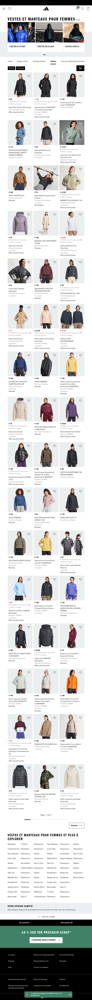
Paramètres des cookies (17, 979)
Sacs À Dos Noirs (38, 863)
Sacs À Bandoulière (26, 897)
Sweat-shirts (13, 887)
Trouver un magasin (41, 967)
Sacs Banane (13, 854)
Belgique (49, 996)
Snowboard (12, 882)
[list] (46, 61)
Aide (10, 967)
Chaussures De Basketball (39, 882)
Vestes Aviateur (11, 863)
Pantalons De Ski (26, 887)
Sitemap (11, 961)
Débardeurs (13, 868)
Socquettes (25, 863)
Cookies (62, 979)
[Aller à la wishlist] (9, 9)
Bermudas (12, 897)
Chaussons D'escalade (38, 868)
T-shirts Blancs (24, 844)
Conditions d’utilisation (42, 986)
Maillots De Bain (12, 878)
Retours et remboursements (44, 955)
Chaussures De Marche (39, 859)
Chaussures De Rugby (39, 844)
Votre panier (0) (67, 923)
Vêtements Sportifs (25, 878)
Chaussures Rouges (26, 892)
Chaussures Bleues (26, 854)
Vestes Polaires (37, 873)
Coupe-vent (12, 892)
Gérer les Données (40, 979)
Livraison (11, 955)
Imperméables (27, 868)
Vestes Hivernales (38, 854)
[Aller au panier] (88, 9)
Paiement (62, 961)
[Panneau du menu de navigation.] (4, 9)
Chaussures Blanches (26, 873)
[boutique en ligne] (46, 10)
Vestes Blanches (38, 878)
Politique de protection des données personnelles (18, 987)
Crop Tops (12, 859)
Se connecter (24, 923)
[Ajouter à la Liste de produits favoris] (29, 76)
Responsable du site (41, 961)
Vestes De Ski (25, 882)
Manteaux (12, 844)
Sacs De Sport (11, 873)
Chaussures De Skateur (39, 849)
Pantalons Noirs (25, 849)
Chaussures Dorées (26, 859)
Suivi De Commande (66, 955)
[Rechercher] (82, 9)
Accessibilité (64, 986)
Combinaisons (14, 849)
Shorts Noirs (39, 887)
